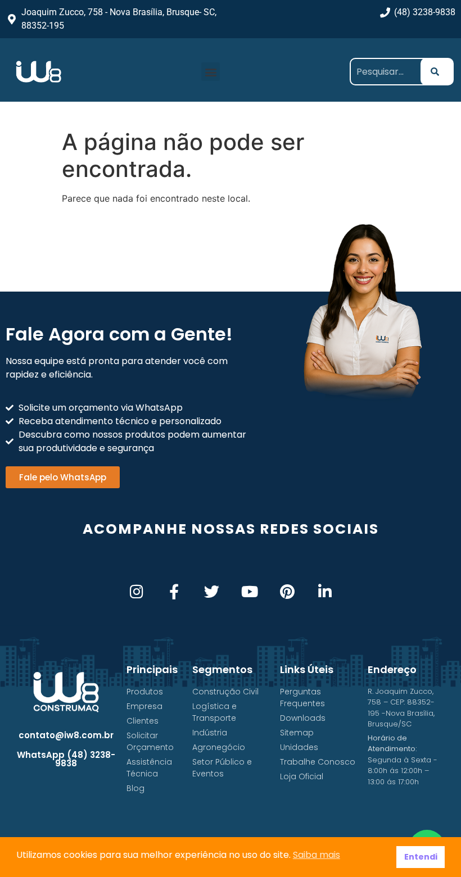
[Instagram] (136, 591)
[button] (210, 71)
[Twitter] (211, 591)
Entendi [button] (420, 856)
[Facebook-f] (174, 591)
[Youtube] (249, 591)
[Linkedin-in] (324, 591)
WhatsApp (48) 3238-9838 (66, 759)
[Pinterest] (287, 591)
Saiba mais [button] (316, 854)
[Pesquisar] (437, 71)
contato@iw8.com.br (66, 735)
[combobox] (389, 71)
